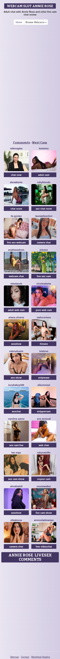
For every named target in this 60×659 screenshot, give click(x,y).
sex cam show (16, 479)
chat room (16, 208)
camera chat (44, 242)
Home (19, 22)
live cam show (44, 512)
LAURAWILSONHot (43, 216)
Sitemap (14, 657)
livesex (44, 343)
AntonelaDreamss (44, 520)
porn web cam (44, 310)
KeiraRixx (44, 148)
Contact (25, 657)
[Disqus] (30, 605)
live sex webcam (16, 242)
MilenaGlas (16, 148)
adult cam (43, 174)
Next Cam (39, 142)
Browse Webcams (35, 22)
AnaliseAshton (16, 249)
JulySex (44, 249)
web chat (44, 445)
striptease (44, 377)
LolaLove (43, 351)
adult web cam (16, 310)
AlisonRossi (44, 385)
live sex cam (44, 276)
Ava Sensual (44, 418)
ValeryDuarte (16, 351)
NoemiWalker (44, 486)
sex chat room (44, 208)
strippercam (43, 411)
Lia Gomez (16, 216)
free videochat (44, 546)
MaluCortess (44, 317)
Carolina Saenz (16, 418)
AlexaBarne (16, 182)
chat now (16, 174)
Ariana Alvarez (16, 317)
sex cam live (16, 445)
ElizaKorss (16, 520)
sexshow (16, 343)
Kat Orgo (16, 452)
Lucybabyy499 (16, 385)
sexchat (16, 411)
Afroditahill (16, 486)
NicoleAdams (43, 283)
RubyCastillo (43, 452)
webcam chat (16, 276)
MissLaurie (16, 283)
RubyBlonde (43, 182)
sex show (16, 377)
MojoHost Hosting (40, 657)
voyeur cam (43, 479)
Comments (21, 142)
